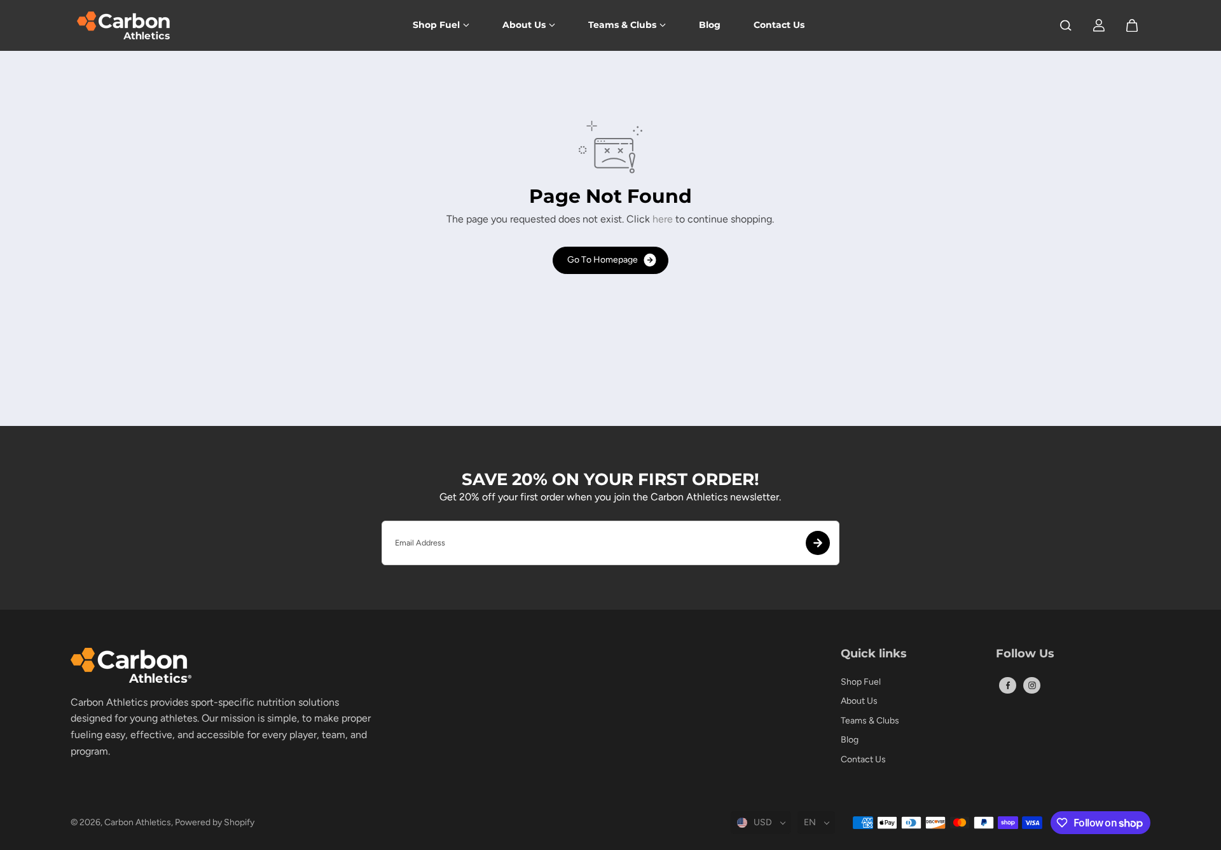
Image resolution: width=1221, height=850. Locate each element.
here (662, 219)
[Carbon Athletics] (124, 25)
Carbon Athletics (137, 822)
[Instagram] (1032, 685)
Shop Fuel (436, 25)
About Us (524, 25)
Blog (710, 25)
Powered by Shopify (214, 822)
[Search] (1066, 25)
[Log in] (1099, 25)
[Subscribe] (818, 543)
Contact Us (779, 25)
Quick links (874, 654)
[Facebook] (1008, 685)
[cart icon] (1132, 25)
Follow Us (1025, 654)
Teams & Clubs (622, 25)
